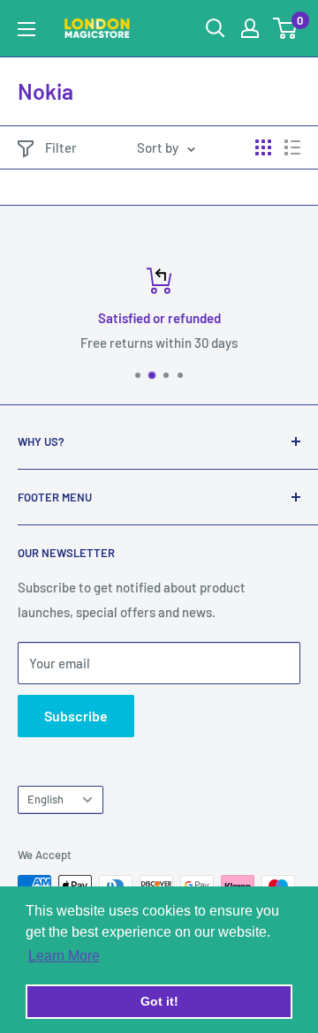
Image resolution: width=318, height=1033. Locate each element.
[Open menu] (26, 29)
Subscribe (76, 715)
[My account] (250, 28)
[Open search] (215, 28)
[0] (286, 28)
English (45, 799)
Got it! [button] (159, 1001)
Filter (61, 147)
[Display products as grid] (263, 147)
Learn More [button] (64, 955)
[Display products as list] (292, 147)
